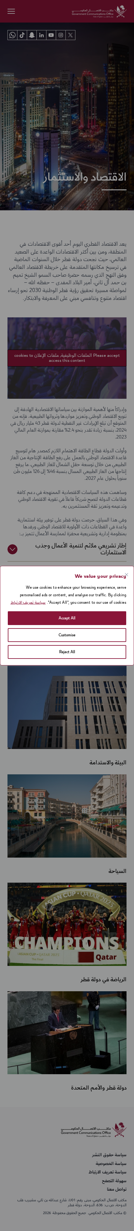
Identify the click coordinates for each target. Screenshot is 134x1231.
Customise (67, 635)
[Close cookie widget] (68, 575)
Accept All (67, 618)
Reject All (67, 652)
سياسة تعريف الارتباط (28, 602)
